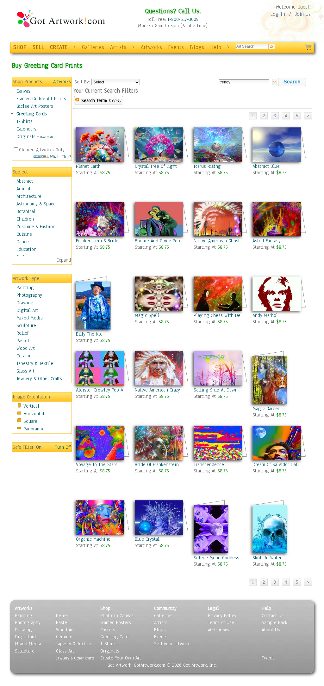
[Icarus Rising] (220, 144)
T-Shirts (24, 121)
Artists (118, 47)
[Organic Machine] (103, 517)
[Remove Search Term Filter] (77, 100)
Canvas (23, 91)
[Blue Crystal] (162, 517)
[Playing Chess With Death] (220, 293)
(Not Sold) (46, 137)
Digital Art (27, 310)
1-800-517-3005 (182, 19)
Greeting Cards (31, 114)
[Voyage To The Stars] (103, 443)
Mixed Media (29, 318)
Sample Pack (274, 622)
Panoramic (33, 429)
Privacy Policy (222, 615)
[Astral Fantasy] (279, 219)
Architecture (28, 196)
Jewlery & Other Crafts (39, 378)
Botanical (25, 211)
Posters (107, 630)
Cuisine (24, 234)
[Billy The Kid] (103, 300)
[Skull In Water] (279, 524)
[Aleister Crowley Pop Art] (103, 368)
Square (30, 421)
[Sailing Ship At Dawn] (220, 368)
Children (25, 219)
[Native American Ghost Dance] (220, 219)
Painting (25, 287)
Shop (105, 608)
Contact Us (273, 615)
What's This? (60, 156)
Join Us (303, 14)
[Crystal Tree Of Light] (162, 144)
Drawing (25, 303)
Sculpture (26, 325)
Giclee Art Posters (34, 106)
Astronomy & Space (36, 204)
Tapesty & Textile (73, 643)
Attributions (218, 630)
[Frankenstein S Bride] (103, 219)
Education (26, 249)
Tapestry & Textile (34, 363)
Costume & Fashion (35, 226)
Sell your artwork (172, 643)
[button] (292, 82)
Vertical (31, 406)
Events (176, 47)
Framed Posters (115, 622)
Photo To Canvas (117, 615)
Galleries (93, 47)
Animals (24, 188)
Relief (22, 333)
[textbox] (244, 82)
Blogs (197, 47)
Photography (29, 295)
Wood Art (25, 348)
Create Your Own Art (120, 658)
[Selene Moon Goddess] (220, 524)
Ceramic (24, 356)
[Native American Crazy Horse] (162, 368)
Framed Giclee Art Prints (41, 98)
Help (215, 47)
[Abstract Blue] (279, 144)
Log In (277, 14)
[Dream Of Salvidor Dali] (279, 443)
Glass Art (25, 371)
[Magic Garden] (279, 375)
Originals (25, 136)
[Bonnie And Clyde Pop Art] (162, 219)
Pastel (22, 340)
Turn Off (63, 447)
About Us (271, 630)
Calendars (26, 129)
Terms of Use (221, 622)
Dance (22, 242)
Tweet (268, 658)
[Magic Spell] (162, 293)
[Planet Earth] (103, 144)
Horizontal (33, 413)
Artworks (151, 47)
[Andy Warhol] (279, 293)
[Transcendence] (220, 443)
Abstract (24, 181)
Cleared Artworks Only (42, 150)
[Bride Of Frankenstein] (162, 443)
